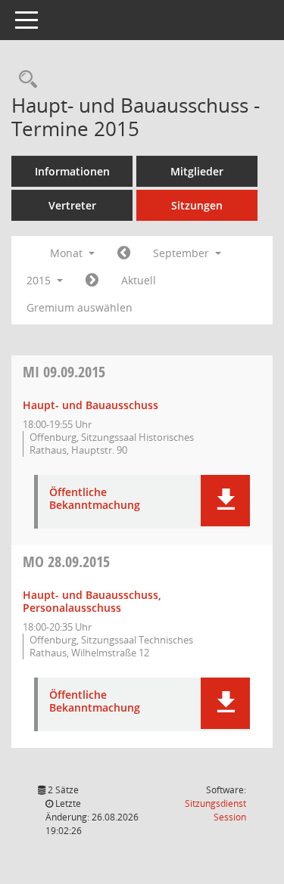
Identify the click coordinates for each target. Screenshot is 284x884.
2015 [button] (40, 280)
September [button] (182, 253)
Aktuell (138, 280)
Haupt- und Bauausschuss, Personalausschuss (92, 601)
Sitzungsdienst (215, 810)
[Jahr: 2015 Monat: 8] (124, 253)
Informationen (72, 171)
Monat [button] (68, 253)
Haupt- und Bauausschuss (90, 405)
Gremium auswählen (80, 307)
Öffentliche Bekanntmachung (94, 499)
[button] (225, 500)
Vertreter (72, 205)
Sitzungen (197, 205)
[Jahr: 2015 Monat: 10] (92, 280)
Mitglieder (196, 171)
